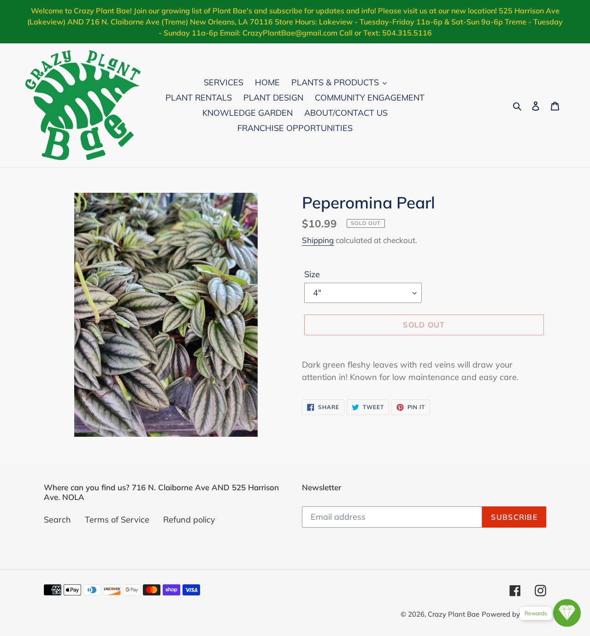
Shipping (318, 240)
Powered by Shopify (514, 614)
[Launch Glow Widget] (567, 613)
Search (57, 519)
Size (312, 274)
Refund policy (189, 519)
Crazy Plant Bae (453, 614)
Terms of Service (117, 519)
